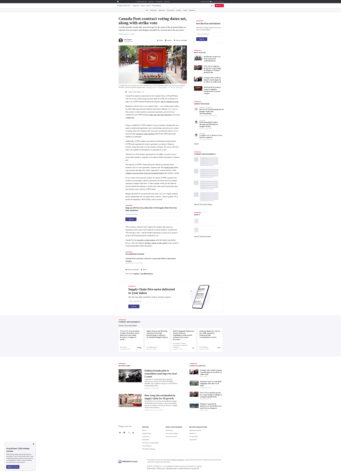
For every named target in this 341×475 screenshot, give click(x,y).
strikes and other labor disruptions (160, 115)
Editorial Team (146, 433)
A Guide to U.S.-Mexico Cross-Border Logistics (211, 136)
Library (143, 5)
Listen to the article (136, 92)
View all (196, 144)
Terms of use (161, 468)
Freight (185, 10)
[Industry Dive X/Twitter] (129, 433)
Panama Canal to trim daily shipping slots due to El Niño (210, 383)
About (144, 430)
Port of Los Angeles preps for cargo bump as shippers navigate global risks (212, 69)
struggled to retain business (146, 240)
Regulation (192, 10)
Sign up (220, 5)
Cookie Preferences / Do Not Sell (188, 468)
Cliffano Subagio (162, 87)
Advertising (169, 430)
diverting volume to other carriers (156, 243)
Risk (147, 10)
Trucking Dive (159, 1)
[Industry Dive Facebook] (124, 433)
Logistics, (136, 273)
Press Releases (156, 5)
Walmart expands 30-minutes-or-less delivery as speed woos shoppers (211, 406)
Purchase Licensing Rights (150, 443)
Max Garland (128, 39)
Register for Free (13, 467)
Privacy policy (151, 468)
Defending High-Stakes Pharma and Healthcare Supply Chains (208, 124)
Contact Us (145, 436)
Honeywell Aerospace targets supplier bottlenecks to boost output (212, 90)
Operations (161, 10)
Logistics (178, 10)
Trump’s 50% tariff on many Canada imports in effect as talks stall (212, 80)
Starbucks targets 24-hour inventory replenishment (212, 59)
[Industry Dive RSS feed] (133, 433)
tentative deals (169, 167)
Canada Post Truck (151, 87)
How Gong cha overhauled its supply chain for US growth (159, 397)
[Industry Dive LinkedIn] (120, 433)
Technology (153, 10)
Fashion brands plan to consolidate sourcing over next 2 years (160, 373)
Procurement (170, 10)
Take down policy (171, 468)
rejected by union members (145, 134)
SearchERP (166, 1)
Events (148, 5)
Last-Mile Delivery (146, 273)
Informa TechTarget (178, 460)
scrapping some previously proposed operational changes (144, 173)
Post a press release (206, 204)
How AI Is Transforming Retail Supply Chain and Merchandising (211, 111)
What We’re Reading (148, 449)
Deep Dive (136, 5)
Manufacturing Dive (142, 1)
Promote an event (205, 236)
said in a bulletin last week (169, 101)
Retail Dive (151, 1)
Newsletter (145, 440)
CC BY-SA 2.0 (179, 87)
